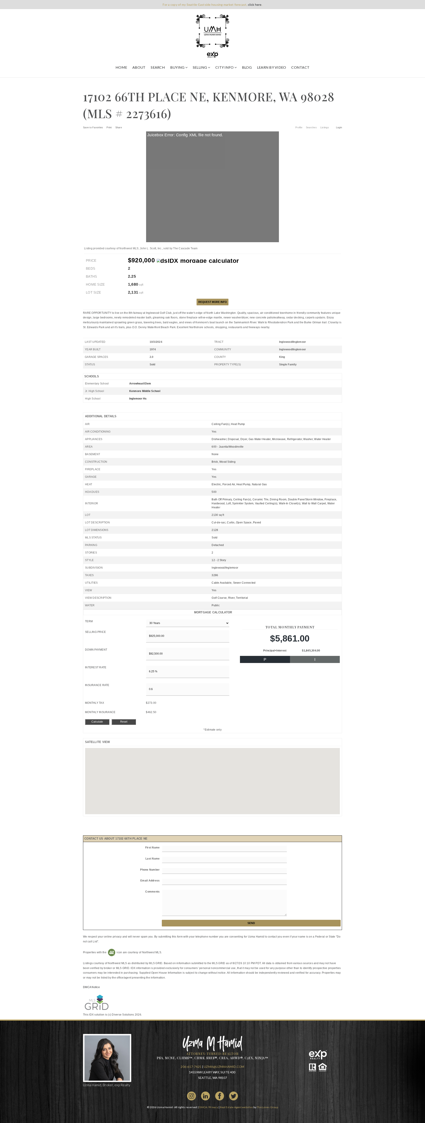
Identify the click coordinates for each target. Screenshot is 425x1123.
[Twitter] (233, 1095)
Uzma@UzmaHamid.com (224, 1066)
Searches (311, 127)
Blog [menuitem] (247, 67)
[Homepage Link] (212, 30)
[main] (212, 547)
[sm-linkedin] (205, 1095)
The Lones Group (267, 1107)
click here (255, 4)
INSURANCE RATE (97, 685)
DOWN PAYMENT (96, 649)
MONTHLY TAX (94, 702)
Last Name (152, 858)
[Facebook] (219, 1095)
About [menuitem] (138, 67)
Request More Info (212, 302)
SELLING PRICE (95, 632)
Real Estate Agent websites (236, 1107)
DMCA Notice (91, 987)
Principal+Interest (275, 650)
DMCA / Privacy (208, 1107)
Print (109, 127)
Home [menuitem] (121, 67)
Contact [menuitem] (300, 67)
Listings (324, 127)
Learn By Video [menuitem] (271, 67)
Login (339, 127)
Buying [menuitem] (177, 67)
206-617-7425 (191, 1066)
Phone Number (150, 869)
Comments (152, 891)
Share (119, 127)
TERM (89, 621)
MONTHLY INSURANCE (100, 712)
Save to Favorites (93, 127)
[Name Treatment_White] (212, 1043)
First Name (152, 847)
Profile (298, 127)
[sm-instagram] (191, 1095)
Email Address (150, 880)
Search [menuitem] (158, 67)
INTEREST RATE (95, 667)
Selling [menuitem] (200, 67)
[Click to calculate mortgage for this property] (198, 261)
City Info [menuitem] (224, 67)
